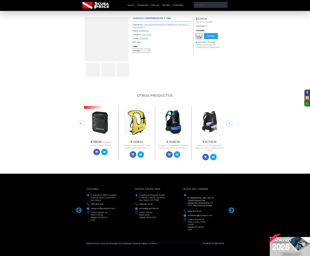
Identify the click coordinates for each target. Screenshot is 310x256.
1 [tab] (153, 232)
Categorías (142, 5)
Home (130, 5)
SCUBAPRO (144, 31)
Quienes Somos (92, 243)
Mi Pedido (178, 5)
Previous (77, 208)
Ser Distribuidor (125, 243)
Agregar (210, 36)
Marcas (155, 5)
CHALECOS (147, 35)
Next (229, 208)
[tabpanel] (203, 208)
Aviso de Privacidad (109, 243)
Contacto (153, 243)
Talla (135, 46)
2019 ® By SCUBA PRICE (213, 243)
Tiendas (166, 5)
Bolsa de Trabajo (140, 243)
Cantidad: (200, 30)
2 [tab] (157, 232)
